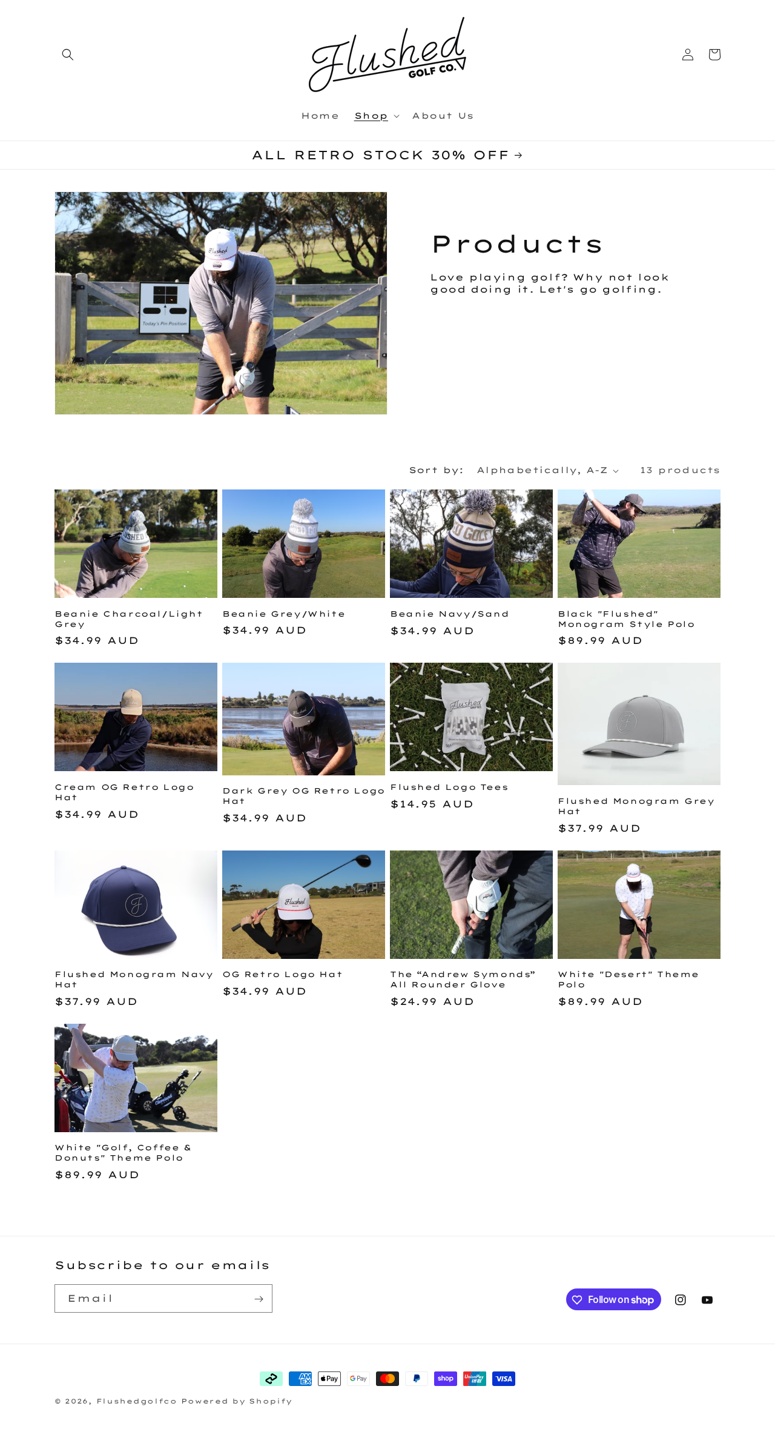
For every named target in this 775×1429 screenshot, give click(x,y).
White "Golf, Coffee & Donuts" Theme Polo (123, 1152)
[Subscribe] (258, 1299)
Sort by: (436, 470)
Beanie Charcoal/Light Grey (128, 619)
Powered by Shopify (236, 1401)
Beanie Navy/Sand (450, 613)
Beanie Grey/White (283, 613)
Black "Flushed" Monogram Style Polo (626, 619)
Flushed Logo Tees (449, 787)
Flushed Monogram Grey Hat (636, 806)
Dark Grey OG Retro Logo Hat (303, 796)
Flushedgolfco (136, 1401)
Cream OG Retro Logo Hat (124, 792)
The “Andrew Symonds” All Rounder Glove (463, 979)
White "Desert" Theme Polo (628, 979)
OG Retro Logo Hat (282, 974)
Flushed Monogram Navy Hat (134, 979)
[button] (67, 54)
